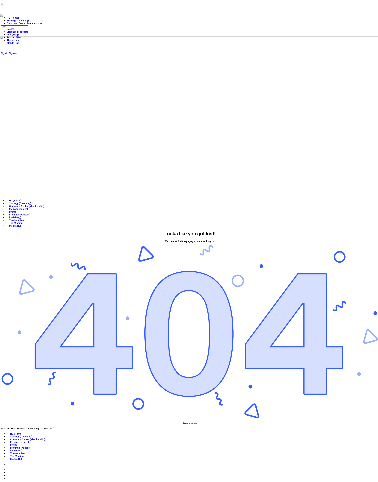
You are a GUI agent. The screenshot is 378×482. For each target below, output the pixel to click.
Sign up (13, 53)
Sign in (4, 53)
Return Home (190, 423)
